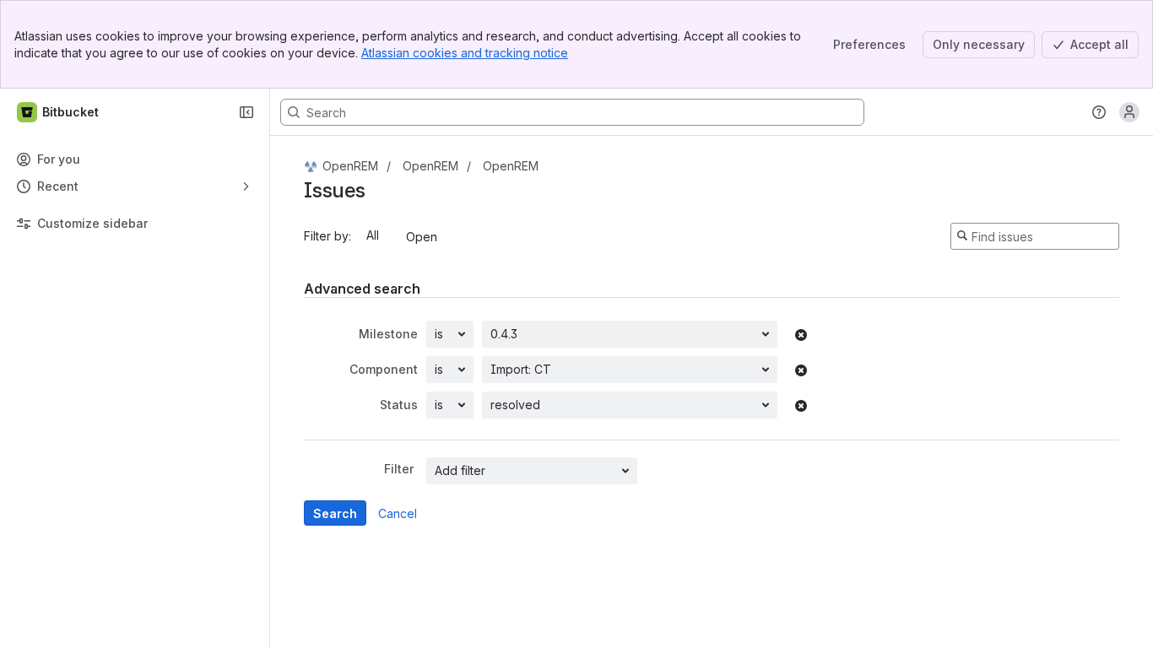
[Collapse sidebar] (246, 112)
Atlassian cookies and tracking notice (464, 53)
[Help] (1098, 112)
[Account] (1129, 112)
